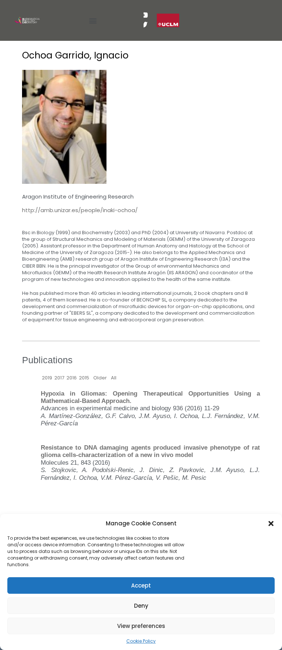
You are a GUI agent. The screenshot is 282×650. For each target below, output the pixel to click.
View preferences (141, 626)
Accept (141, 585)
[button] (271, 523)
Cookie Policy (141, 641)
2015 (84, 377)
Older (100, 377)
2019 (47, 377)
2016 (71, 377)
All (113, 377)
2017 (59, 377)
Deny (141, 606)
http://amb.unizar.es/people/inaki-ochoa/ (80, 210)
